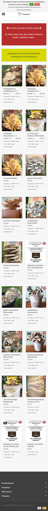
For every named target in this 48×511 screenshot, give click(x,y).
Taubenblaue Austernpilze (32, 222)
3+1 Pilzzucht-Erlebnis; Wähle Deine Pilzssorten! (35, 134)
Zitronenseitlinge (10, 178)
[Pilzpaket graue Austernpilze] (36, 165)
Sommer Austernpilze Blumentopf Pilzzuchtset (11, 356)
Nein (37, 4)
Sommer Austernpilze (11, 221)
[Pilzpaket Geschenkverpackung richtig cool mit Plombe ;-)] (36, 386)
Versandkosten (8, 102)
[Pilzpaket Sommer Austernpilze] (12, 207)
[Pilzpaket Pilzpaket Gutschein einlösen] (36, 431)
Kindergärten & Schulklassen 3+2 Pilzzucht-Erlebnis (10, 90)
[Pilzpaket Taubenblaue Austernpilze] (36, 207)
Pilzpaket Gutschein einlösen (35, 445)
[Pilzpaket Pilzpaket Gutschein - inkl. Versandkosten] (36, 252)
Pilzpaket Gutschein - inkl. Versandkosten (35, 266)
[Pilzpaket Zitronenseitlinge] (12, 165)
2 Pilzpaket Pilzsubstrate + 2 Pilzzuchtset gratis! (11, 134)
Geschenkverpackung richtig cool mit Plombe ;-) (35, 400)
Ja (31, 4)
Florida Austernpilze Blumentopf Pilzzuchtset (35, 356)
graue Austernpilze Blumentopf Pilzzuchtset (10, 311)
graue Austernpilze (34, 178)
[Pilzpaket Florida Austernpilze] (12, 252)
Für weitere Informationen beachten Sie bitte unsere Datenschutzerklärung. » (24, 8)
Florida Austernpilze (11, 265)
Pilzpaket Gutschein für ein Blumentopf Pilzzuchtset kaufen (11, 445)
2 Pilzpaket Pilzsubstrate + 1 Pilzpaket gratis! (34, 90)
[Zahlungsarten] (39, 508)
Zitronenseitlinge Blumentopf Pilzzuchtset (10, 400)
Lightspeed (31, 505)
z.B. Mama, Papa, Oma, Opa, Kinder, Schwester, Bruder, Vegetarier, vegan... (24, 33)
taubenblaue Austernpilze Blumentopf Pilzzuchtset (32, 311)
